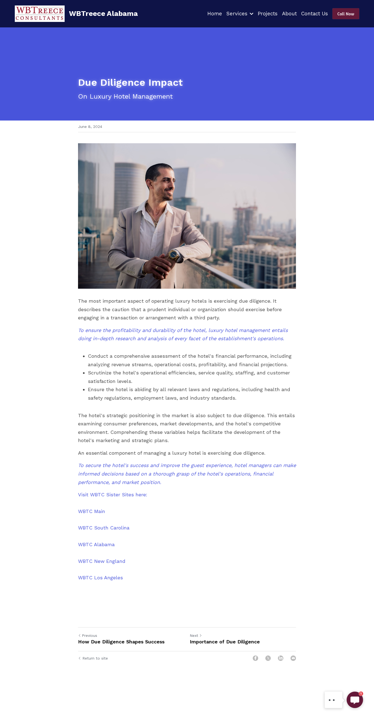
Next (194, 635)
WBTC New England (101, 561)
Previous (89, 635)
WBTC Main (91, 511)
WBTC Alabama (96, 544)
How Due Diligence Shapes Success (121, 641)
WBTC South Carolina (104, 528)
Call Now (345, 13)
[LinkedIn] (280, 658)
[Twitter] (268, 658)
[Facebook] (255, 658)
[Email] (293, 658)
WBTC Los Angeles (100, 577)
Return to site (95, 658)
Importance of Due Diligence (225, 641)
